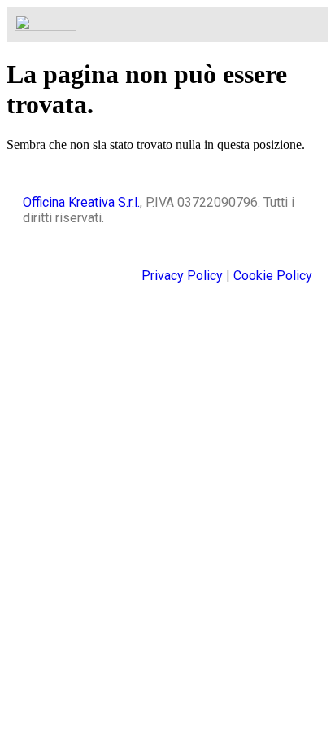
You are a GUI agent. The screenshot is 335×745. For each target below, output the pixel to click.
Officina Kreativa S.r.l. (81, 202)
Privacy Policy (182, 275)
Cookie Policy (272, 275)
